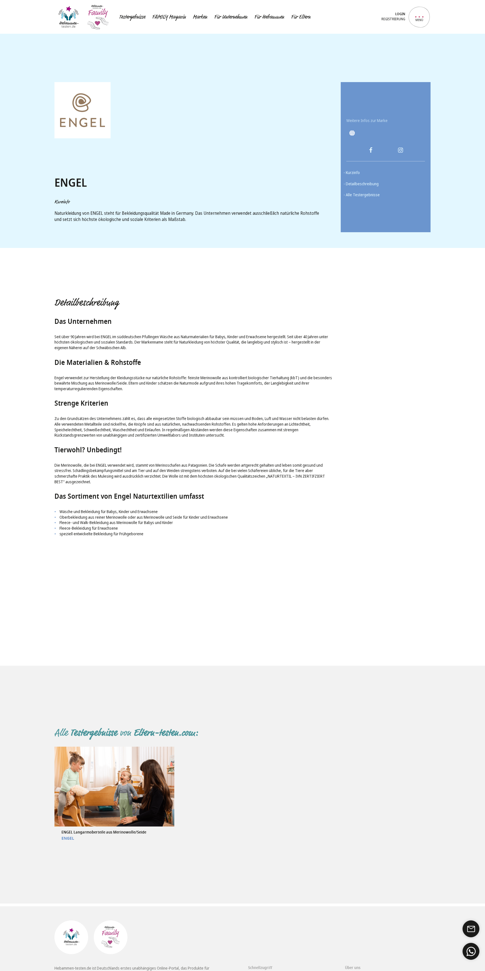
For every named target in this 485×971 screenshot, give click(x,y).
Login (400, 14)
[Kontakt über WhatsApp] (471, 951)
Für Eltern (300, 17)
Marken (200, 17)
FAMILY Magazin (169, 17)
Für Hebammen (269, 17)
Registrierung (393, 19)
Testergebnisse (132, 17)
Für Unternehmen (230, 17)
